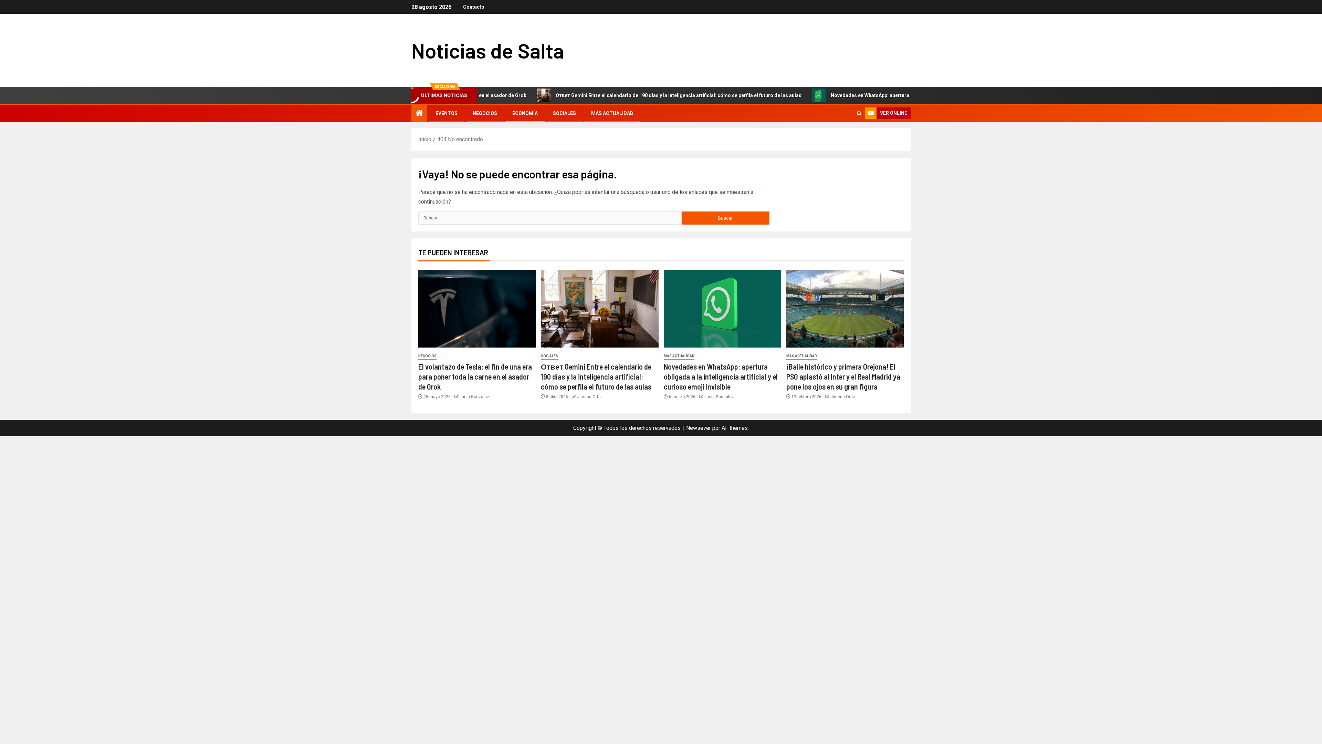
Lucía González (474, 396)
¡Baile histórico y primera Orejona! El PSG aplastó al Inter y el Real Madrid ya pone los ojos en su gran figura (843, 376)
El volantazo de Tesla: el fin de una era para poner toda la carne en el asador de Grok (475, 376)
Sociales (564, 113)
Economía (525, 113)
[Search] (859, 113)
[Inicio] (419, 113)
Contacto (473, 7)
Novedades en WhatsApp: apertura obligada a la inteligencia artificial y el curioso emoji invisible (902, 95)
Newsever (698, 428)
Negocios (485, 113)
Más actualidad (612, 113)
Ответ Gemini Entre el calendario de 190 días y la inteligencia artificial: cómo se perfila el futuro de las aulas (641, 95)
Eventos (447, 113)
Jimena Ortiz (589, 396)
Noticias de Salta (487, 50)
